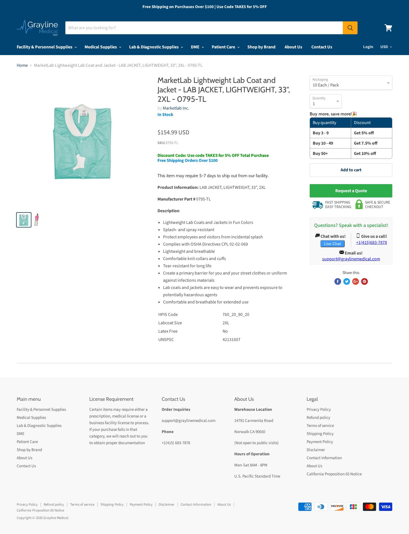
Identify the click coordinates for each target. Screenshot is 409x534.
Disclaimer (316, 450)
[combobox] (204, 27)
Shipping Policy (320, 434)
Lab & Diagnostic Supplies (154, 47)
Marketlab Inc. (176, 108)
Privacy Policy (319, 409)
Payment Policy (320, 442)
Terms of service (320, 426)
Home (22, 65)
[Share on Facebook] (337, 281)
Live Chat (332, 243)
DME (195, 47)
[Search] (350, 27)
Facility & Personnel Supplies (45, 47)
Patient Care (224, 47)
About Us (293, 47)
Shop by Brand (261, 47)
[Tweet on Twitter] (346, 281)
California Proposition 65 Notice (334, 474)
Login (368, 47)
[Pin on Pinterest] (364, 281)
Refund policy (318, 418)
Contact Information (324, 458)
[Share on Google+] (355, 281)
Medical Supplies (101, 47)
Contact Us (321, 47)
